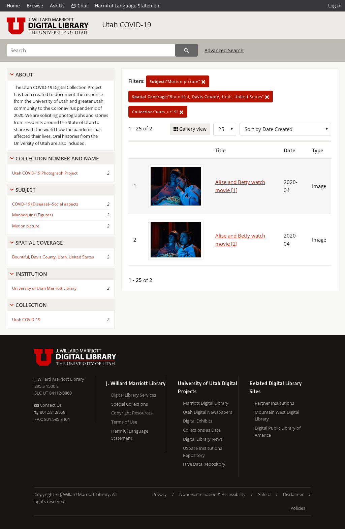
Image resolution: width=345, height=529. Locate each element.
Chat (82, 5)
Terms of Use (124, 422)
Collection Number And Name (57, 158)
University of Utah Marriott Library (44, 288)
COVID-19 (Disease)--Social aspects (45, 204)
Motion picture (25, 226)
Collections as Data (202, 430)
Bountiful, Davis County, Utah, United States (53, 257)
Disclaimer (293, 494)
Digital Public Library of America (278, 431)
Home (13, 5)
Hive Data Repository (204, 464)
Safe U (264, 494)
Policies (297, 508)
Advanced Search (224, 50)
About (24, 74)
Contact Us (50, 405)
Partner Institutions (274, 403)
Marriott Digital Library (205, 403)
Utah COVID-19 (126, 24)
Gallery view (192, 129)
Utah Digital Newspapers (207, 412)
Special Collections (129, 404)
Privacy (159, 494)
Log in (335, 5)
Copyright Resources (132, 413)
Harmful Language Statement (128, 5)
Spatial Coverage (39, 242)
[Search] (186, 50)
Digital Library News (203, 439)
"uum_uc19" (156, 111)
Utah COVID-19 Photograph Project (44, 173)
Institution (31, 274)
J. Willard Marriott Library (59, 379)
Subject (25, 189)
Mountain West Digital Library (277, 415)
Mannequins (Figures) (32, 215)
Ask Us (57, 5)
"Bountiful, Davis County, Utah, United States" (198, 96)
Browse (35, 5)
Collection (31, 305)
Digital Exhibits (197, 421)
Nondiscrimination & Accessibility (212, 494)
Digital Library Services (133, 395)
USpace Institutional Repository (203, 451)
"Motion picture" (175, 81)
